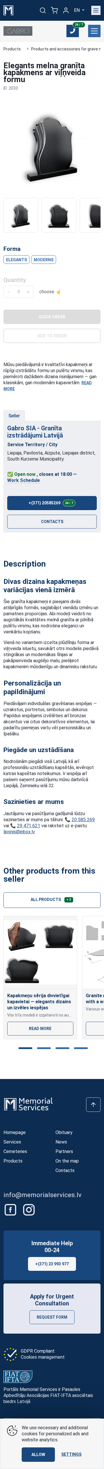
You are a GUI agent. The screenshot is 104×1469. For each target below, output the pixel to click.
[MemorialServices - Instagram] (29, 1209)
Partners (64, 1151)
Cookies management (43, 1357)
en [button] (77, 10)
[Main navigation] (96, 10)
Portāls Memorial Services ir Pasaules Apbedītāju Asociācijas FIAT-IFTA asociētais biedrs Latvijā (48, 1395)
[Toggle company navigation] (94, 31)
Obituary (64, 1132)
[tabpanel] (52, 476)
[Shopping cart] (54, 10)
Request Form (52, 1317)
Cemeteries (15, 1151)
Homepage (14, 1132)
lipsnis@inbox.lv (19, 831)
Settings (71, 1454)
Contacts (52, 521)
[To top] (93, 1104)
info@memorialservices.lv (42, 1195)
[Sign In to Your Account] (66, 10)
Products (12, 49)
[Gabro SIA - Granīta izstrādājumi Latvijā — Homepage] (17, 30)
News (61, 1142)
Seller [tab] (14, 416)
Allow (38, 1454)
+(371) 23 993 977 (52, 1264)
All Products (51, 899)
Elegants (16, 260)
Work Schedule (23, 480)
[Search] (43, 10)
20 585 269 (83, 819)
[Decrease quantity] (9, 292)
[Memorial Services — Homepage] (8, 10)
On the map (67, 1161)
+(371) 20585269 (51, 503)
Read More (40, 1028)
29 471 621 (28, 825)
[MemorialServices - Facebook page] (10, 1209)
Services (12, 1142)
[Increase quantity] (28, 292)
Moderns (43, 260)
